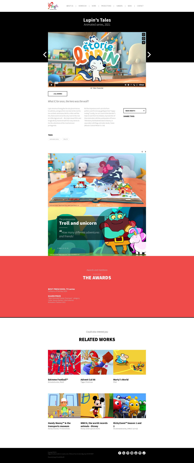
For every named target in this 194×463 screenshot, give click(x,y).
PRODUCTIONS (106, 6)
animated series (54, 139)
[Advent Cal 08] (97, 377)
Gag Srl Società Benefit (59, 457)
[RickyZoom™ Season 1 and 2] (129, 421)
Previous (142, 151)
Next (145, 151)
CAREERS (120, 6)
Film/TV (65, 139)
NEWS (130, 6)
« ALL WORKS (57, 94)
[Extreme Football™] (64, 377)
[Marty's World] (129, 377)
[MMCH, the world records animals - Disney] (97, 421)
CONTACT (140, 6)
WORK (94, 6)
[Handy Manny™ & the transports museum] (64, 421)
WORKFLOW (82, 6)
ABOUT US (69, 6)
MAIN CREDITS (130, 111)
